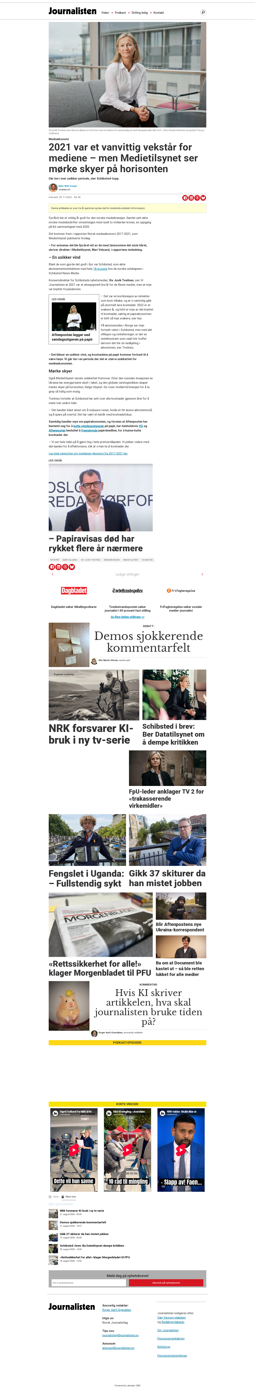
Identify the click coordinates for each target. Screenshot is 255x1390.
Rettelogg (163, 1347)
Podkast (120, 13)
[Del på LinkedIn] (191, 198)
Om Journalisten (168, 1330)
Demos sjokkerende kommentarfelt (83, 1222)
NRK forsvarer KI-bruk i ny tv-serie (82, 1210)
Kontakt (158, 13)
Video (105, 13)
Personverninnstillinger (172, 1355)
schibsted (147, 560)
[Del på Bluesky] (203, 198)
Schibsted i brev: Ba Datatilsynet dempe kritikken (92, 1245)
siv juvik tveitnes (90, 560)
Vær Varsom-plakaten (171, 1317)
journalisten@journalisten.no (120, 1335)
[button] (52, 574)
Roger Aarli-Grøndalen (116, 1310)
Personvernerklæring (170, 1338)
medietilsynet (130, 560)
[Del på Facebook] (185, 198)
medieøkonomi (112, 560)
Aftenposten (57, 430)
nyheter (54, 560)
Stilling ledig (139, 13)
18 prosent (100, 269)
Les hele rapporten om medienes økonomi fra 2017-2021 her (88, 453)
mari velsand (70, 560)
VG (141, 426)
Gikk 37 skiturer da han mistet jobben (84, 1234)
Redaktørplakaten (172, 1322)
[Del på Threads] (197, 198)
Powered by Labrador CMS (127, 1385)
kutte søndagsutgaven (88, 426)
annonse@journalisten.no (118, 1348)
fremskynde (89, 430)
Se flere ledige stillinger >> (127, 617)
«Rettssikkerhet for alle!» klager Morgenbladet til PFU (95, 1257)
